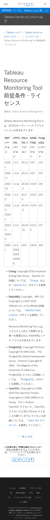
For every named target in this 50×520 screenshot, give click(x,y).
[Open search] (45, 4)
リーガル (12, 488)
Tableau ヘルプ (14, 32)
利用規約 (23, 488)
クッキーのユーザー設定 (22, 497)
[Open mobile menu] (6, 4)
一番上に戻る (26, 436)
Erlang (34, 280)
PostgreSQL (27, 379)
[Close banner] (46, 10)
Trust (31, 493)
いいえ (27, 459)
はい (16, 459)
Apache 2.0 (20, 285)
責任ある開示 (20, 493)
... (21, 36)
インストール (32, 36)
